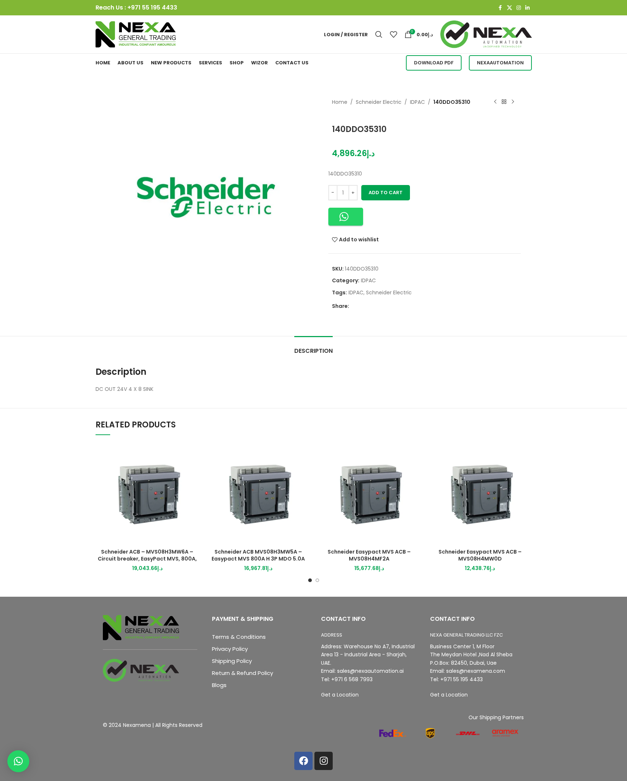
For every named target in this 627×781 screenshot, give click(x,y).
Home (339, 102)
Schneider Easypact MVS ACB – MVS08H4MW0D (480, 555)
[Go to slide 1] (310, 580)
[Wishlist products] (393, 34)
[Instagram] (323, 761)
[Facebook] (303, 761)
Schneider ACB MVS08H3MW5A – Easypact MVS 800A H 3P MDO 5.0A (258, 555)
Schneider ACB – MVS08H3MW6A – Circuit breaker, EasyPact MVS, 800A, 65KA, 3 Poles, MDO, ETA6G (147, 559)
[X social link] (509, 8)
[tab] (313, 347)
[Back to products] (504, 102)
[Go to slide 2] (317, 580)
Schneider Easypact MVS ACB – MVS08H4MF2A (369, 555)
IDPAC (417, 102)
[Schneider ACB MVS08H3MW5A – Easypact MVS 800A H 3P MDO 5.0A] (258, 493)
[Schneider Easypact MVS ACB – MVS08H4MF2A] (369, 493)
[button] (345, 217)
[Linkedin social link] (527, 8)
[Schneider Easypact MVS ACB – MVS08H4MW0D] (480, 493)
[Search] (379, 34)
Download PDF (434, 62)
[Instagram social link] (518, 8)
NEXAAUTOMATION (500, 62)
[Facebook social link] (500, 8)
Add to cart (386, 192)
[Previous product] (495, 102)
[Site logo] (136, 34)
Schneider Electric (379, 102)
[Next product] (512, 102)
